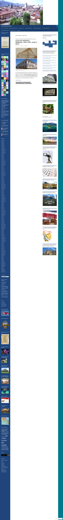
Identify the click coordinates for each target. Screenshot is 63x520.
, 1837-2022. (53, 84)
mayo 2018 (2, 245)
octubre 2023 (3, 173)
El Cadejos (2, 285)
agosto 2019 (3, 228)
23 (49, 45)
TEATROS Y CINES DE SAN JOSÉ (47, 84)
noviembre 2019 (3, 225)
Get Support (2, 465)
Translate (49, 117)
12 (55, 42)
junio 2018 (2, 244)
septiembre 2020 (3, 214)
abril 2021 (2, 206)
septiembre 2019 (3, 227)
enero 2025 (2, 160)
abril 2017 (2, 259)
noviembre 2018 (3, 238)
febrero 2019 (3, 235)
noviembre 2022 (3, 185)
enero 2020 (2, 223)
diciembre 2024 (3, 161)
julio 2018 (2, 243)
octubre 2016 (3, 264)
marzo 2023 (2, 181)
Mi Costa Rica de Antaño (6, 26)
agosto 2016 (3, 266)
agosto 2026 (3, 140)
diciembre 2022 (3, 184)
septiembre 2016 (3, 265)
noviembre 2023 (3, 172)
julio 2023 (2, 176)
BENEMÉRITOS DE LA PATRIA (47, 96)
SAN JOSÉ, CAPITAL (12, 30)
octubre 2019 (3, 226)
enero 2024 (2, 171)
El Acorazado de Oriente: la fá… (6, 126)
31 (51, 46)
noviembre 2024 (3, 162)
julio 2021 (2, 203)
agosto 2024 (3, 165)
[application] (5, 455)
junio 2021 (2, 204)
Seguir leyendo (18, 80)
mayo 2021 (2, 205)
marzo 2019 (2, 234)
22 (47, 45)
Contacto (18, 30)
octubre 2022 (3, 186)
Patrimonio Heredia (28, 83)
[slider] (7, 455)
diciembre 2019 (3, 224)
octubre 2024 (3, 163)
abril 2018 (2, 246)
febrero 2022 (3, 195)
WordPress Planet (3, 470)
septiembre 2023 (3, 174)
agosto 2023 (3, 175)
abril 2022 (2, 193)
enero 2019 (2, 236)
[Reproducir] (3, 455)
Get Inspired (2, 463)
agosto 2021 (3, 202)
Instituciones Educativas (26, 82)
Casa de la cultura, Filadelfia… (5, 123)
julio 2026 (2, 141)
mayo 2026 (2, 143)
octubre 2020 (3, 213)
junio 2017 (2, 257)
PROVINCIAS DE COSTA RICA (4, 30)
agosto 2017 (3, 255)
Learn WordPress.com (4, 466)
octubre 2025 (3, 151)
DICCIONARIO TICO (4, 290)
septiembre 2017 (3, 254)
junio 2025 (2, 155)
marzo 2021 (2, 207)
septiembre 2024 (3, 164)
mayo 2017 (2, 258)
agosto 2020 (3, 215)
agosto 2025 (3, 153)
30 (49, 46)
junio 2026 (2, 142)
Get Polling (2, 464)
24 (51, 45)
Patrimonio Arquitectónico (20, 83)
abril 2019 (2, 233)
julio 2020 (2, 216)
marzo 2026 (2, 145)
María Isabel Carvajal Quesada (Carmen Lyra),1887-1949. (4, 294)
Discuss (2, 462)
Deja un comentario (25, 45)
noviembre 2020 (3, 212)
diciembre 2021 (3, 197)
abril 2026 (2, 144)
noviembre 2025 (3, 150)
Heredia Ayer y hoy (19, 82)
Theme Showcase (3, 469)
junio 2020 (2, 217)
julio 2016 (2, 267)
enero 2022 (2, 196)
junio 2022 (2, 191)
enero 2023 (2, 183)
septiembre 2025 (3, 152)
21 (45, 45)
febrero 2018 (3, 248)
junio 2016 (2, 268)
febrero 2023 (3, 182)
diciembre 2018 (3, 237)
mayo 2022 (2, 192)
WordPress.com (3, 306)
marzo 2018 (2, 247)
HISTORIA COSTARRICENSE (4, 440)
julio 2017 (2, 256)
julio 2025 (2, 154)
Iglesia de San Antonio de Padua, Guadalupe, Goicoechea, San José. (5, 105)
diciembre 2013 (3, 269)
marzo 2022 (2, 194)
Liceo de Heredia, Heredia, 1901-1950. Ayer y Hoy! (26, 42)
